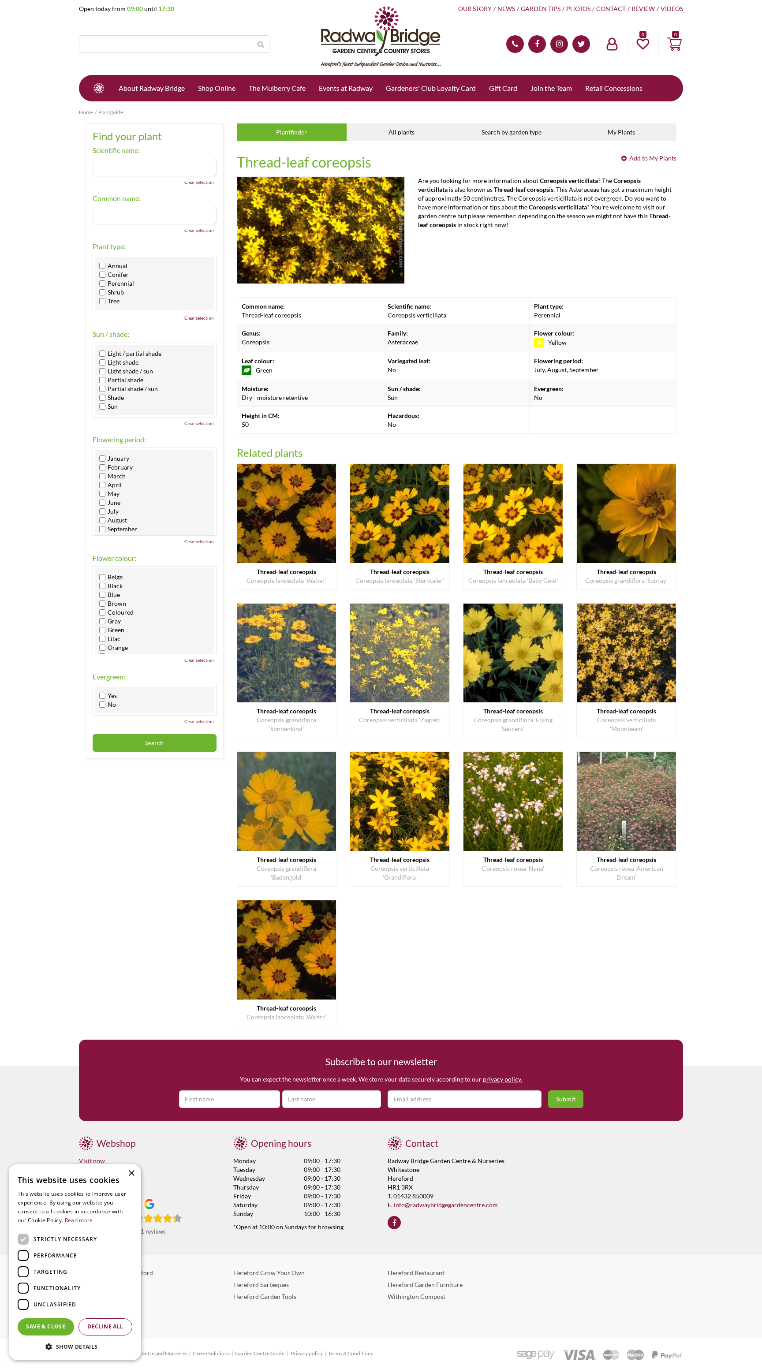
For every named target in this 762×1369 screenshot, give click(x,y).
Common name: (117, 198)
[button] (75, 1346)
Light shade (123, 362)
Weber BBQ (95, 1284)
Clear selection (199, 182)
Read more (79, 1220)
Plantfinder (291, 132)
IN (559, 44)
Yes (112, 696)
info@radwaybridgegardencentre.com (446, 1205)
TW (581, 44)
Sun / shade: (111, 334)
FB (537, 44)
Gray (114, 621)
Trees (86, 1320)
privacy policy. (502, 1079)
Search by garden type (512, 132)
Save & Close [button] (45, 1326)
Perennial (121, 283)
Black (115, 586)
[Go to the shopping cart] (674, 44)
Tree (114, 301)
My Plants (621, 132)
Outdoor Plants (100, 1308)
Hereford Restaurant (416, 1272)
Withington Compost (416, 1296)
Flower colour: (114, 558)
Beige (115, 577)
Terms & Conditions (350, 1353)
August (117, 520)
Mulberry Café (99, 1296)
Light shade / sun (130, 371)
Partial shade (125, 380)
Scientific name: (116, 150)
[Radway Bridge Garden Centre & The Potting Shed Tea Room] (381, 37)
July (113, 511)
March (117, 476)
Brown (117, 604)
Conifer (118, 275)
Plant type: (109, 246)
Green (116, 630)
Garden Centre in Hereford (116, 1272)
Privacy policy (307, 1353)
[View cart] (674, 44)
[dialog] (75, 1262)
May (114, 494)
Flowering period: (119, 440)
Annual (117, 266)
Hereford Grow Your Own (269, 1272)
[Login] (612, 44)
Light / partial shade (134, 354)
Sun (113, 406)
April (115, 485)
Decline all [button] (105, 1326)
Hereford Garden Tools (264, 1296)
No (112, 704)
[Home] (98, 88)
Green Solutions (211, 1353)
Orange (118, 648)
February (120, 467)
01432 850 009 (515, 44)
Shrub (116, 292)
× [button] (131, 1173)
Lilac (114, 639)
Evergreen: (109, 677)
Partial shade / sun (133, 389)
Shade (116, 398)
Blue (114, 595)
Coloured (121, 612)
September (122, 529)
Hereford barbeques (261, 1284)
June (114, 503)
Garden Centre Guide (260, 1353)
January (118, 458)
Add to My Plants (652, 158)
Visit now (92, 1160)
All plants (401, 132)
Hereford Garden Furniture (425, 1284)
